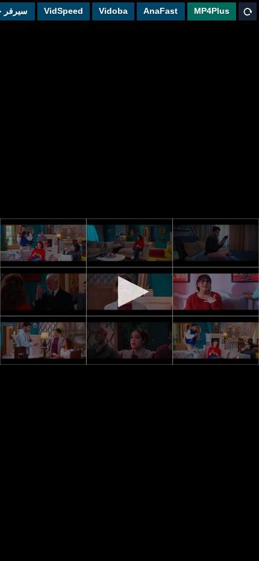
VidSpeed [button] (63, 11)
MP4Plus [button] (211, 11)
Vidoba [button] (113, 11)
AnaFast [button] (160, 11)
